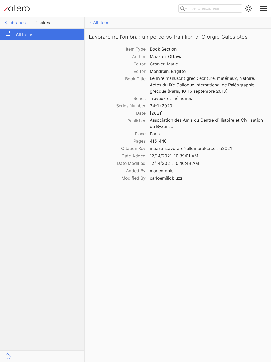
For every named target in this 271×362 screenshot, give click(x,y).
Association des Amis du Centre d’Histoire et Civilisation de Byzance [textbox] (207, 123)
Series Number (131, 105)
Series (139, 98)
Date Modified (131, 163)
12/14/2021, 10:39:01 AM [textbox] (174, 155)
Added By (136, 170)
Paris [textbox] (155, 133)
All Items (101, 22)
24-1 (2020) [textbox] (162, 105)
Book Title (135, 78)
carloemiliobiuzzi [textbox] (167, 178)
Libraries (17, 22)
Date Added (133, 155)
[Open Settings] (248, 8)
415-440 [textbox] (158, 141)
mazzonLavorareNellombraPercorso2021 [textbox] (191, 148)
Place (140, 133)
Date (141, 113)
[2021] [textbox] (156, 113)
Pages (139, 141)
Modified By (133, 178)
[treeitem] (42, 34)
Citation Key (133, 148)
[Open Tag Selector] (7, 356)
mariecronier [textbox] (162, 170)
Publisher (136, 120)
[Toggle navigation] (263, 8)
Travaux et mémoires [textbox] (171, 98)
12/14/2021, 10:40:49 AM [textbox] (174, 163)
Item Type (136, 49)
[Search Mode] (184, 8)
